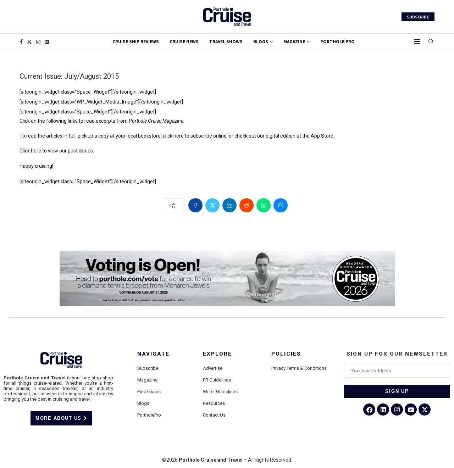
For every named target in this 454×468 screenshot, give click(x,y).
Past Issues (149, 391)
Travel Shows (226, 42)
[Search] (430, 42)
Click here (30, 151)
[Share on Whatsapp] (263, 205)
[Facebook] (21, 42)
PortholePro (149, 415)
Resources (214, 403)
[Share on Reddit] (246, 205)
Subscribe (147, 368)
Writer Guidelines (220, 391)
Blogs (260, 42)
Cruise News (184, 42)
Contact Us (214, 415)
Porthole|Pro (337, 42)
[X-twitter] (425, 409)
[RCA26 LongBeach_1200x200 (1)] (227, 253)
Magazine (147, 380)
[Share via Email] (280, 205)
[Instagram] (38, 42)
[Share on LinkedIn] (229, 205)
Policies (286, 354)
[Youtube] (411, 409)
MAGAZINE (294, 42)
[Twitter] (29, 42)
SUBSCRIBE (418, 17)
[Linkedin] (46, 42)
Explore (217, 354)
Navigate (153, 354)
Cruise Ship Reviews (135, 42)
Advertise (212, 368)
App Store (322, 136)
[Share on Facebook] (195, 205)
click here (173, 136)
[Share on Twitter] (212, 205)
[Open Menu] (417, 41)
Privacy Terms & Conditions (299, 368)
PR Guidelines (217, 380)
